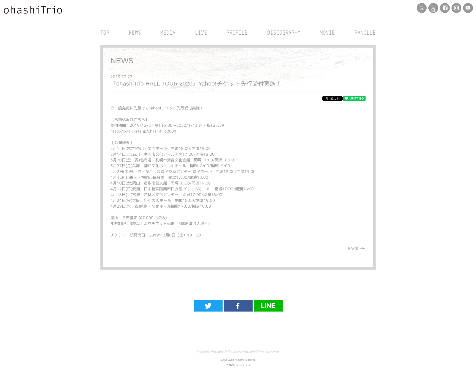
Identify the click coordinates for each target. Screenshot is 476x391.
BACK (353, 248)
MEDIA (167, 32)
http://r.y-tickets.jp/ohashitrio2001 (143, 131)
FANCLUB (365, 32)
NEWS (135, 32)
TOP (104, 32)
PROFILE (237, 32)
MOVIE (327, 32)
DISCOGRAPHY (284, 32)
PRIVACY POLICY (238, 365)
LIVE (201, 32)
